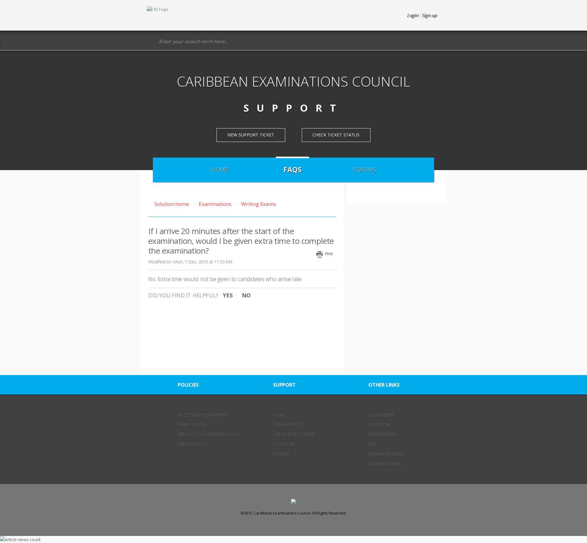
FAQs (292, 169)
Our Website (381, 415)
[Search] (151, 41)
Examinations (215, 203)
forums (281, 454)
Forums (365, 169)
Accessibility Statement (202, 415)
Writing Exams (258, 203)
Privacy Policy (192, 444)
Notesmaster (382, 434)
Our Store (379, 424)
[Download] (282, 195)
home (279, 415)
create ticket (287, 424)
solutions (284, 444)
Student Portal (385, 464)
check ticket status (294, 434)
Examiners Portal (387, 454)
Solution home (172, 203)
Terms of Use (192, 424)
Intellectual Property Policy (209, 434)
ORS (372, 444)
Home (220, 169)
